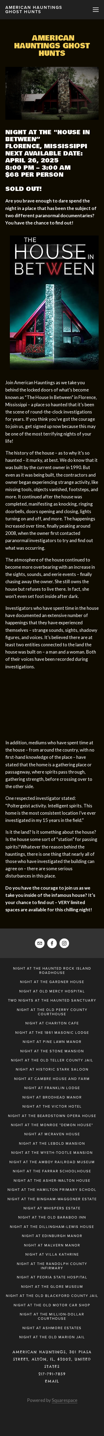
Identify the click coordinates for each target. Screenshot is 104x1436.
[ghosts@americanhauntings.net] (40, 943)
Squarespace (64, 1400)
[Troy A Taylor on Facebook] (52, 943)
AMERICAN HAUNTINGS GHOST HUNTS (33, 9)
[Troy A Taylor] (64, 943)
